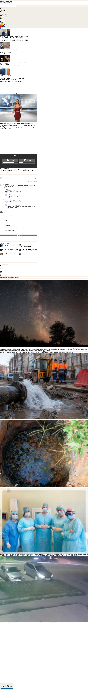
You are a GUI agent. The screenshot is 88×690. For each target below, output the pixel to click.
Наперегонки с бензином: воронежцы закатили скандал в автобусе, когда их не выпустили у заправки (34, 349)
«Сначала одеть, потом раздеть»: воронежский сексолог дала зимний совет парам (11, 66)
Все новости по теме (3, 38)
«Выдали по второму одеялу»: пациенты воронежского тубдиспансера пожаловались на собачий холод (14, 40)
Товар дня (1, 67)
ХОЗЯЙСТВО (2, 21)
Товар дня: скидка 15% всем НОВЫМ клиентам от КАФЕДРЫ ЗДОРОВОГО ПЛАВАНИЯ (12, 78)
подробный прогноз (2, 264)
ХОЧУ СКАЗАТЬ (2, 22)
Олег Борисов (11, 215)
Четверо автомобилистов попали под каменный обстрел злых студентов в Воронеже (9, 277)
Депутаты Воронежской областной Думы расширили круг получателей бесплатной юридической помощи (15, 348)
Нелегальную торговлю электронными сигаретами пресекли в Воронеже (9, 352)
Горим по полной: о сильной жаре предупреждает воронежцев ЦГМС (65, 622)
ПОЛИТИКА (1, 17)
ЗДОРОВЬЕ (1, 11)
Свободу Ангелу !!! (9, 190)
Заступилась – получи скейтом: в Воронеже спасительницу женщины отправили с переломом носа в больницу (32, 554)
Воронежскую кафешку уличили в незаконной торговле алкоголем (42, 350)
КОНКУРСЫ (1, 12)
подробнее (7, 264)
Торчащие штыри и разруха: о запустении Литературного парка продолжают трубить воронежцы (13, 39)
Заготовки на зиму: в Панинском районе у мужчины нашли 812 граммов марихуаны (12, 349)
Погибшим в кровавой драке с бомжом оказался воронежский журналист (74, 554)
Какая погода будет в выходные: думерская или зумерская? (8, 53)
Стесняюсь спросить (3, 54)
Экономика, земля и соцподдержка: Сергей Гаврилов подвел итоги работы (57, 348)
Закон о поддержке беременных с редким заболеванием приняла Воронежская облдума (44, 555)
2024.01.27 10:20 (14, 190)
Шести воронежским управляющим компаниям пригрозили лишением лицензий (25, 350)
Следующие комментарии (18, 235)
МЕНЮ (1, 7)
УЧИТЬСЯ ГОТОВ (4, 24)
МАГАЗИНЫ (4, 27)
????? (10, 195)
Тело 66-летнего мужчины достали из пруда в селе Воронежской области (56, 554)
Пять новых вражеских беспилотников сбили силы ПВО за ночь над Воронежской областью (59, 349)
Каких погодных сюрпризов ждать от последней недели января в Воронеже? (11, 169)
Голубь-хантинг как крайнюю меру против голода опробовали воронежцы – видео (77, 348)
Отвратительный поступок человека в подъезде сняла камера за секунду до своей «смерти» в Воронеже (15, 170)
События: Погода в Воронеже (6, 172)
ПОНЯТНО (7, 688)
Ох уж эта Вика (2, 41)
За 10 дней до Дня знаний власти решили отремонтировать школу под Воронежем (43, 352)
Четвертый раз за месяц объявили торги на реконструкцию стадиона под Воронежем (63, 352)
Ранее (8, 180)
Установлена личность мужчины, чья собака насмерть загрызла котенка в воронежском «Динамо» (67, 555)
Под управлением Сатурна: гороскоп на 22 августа (7, 279)
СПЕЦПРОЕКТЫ (2, 19)
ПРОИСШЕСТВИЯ (2, 18)
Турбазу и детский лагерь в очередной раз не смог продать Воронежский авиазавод (37, 348)
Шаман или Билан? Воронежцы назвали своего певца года (8, 52)
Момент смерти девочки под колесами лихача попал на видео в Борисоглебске (10, 622)
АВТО (1, 8)
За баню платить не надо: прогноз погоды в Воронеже (8, 350)
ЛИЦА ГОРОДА (2, 13)
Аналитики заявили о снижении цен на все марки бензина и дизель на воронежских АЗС (23, 555)
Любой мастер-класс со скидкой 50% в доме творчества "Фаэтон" (9, 77)
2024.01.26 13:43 (10, 210)
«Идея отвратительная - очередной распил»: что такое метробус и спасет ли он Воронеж (12, 51)
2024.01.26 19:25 (11, 184)
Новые (1, 180)
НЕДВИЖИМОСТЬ (2, 15)
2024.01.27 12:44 (20, 205)
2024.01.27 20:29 (13, 195)
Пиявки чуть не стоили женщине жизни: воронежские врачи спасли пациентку (10, 554)
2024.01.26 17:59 (16, 215)
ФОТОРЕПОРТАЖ (2, 20)
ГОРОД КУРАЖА (2, 10)
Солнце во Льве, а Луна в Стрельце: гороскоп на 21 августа (25, 352)
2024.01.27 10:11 (18, 200)
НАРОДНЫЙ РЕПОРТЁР (3, 14)
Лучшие (4, 180)
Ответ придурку (15, 205)
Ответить (4, 187)
